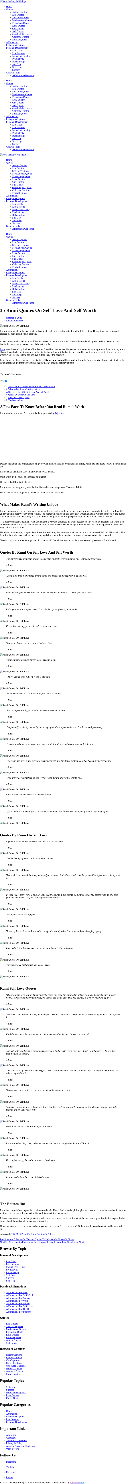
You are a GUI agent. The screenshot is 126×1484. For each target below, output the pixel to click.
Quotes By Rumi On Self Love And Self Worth (28, 392)
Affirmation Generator (23, 75)
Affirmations (12, 42)
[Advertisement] (63, 438)
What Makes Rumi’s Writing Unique (24, 389)
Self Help (17, 67)
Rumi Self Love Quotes (19, 397)
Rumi (2, 349)
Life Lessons (18, 53)
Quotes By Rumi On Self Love (21, 394)
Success (16, 70)
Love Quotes (18, 25)
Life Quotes (18, 14)
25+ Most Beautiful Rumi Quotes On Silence (33, 1234)
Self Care (16, 64)
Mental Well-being (21, 56)
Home (9, 6)
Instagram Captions (15, 45)
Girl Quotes (18, 28)
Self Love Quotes (20, 17)
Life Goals (17, 50)
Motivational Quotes (22, 20)
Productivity (18, 59)
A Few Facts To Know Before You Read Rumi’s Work (31, 386)
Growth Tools (13, 72)
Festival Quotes (19, 39)
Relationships (18, 61)
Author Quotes (19, 12)
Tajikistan (59, 413)
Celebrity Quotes (20, 37)
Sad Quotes (18, 31)
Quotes (9, 9)
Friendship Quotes (21, 23)
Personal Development (17, 48)
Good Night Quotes (22, 34)
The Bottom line (15, 400)
